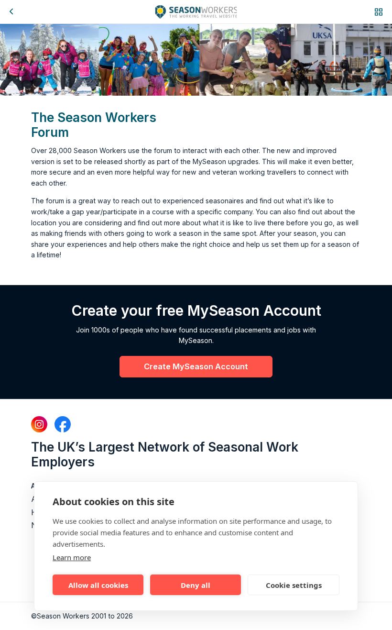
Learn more (72, 557)
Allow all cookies (98, 585)
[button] (378, 11)
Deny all (195, 585)
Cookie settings (294, 585)
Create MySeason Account (196, 366)
